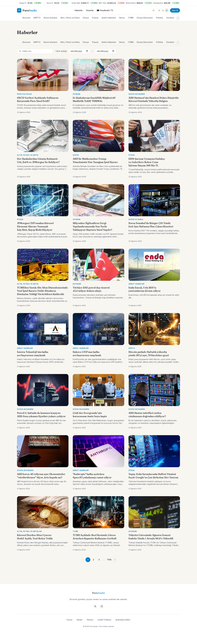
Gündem (170, 18)
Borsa (122, 18)
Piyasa (95, 18)
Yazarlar (90, 10)
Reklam (90, 620)
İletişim (80, 620)
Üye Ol (175, 10)
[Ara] (153, 10)
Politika (159, 18)
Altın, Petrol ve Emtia (70, 18)
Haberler (79, 10)
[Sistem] (167, 10)
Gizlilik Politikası (104, 620)
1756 (109, 560)
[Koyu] (163, 10)
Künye (69, 620)
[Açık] (159, 10)
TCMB (130, 18)
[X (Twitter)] (95, 606)
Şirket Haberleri (109, 18)
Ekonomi (26, 18)
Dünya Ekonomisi (145, 18)
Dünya (86, 18)
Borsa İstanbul (50, 18)
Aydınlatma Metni (123, 620)
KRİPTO (37, 18)
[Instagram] (101, 606)
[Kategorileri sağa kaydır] (178, 18)
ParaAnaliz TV (106, 10)
